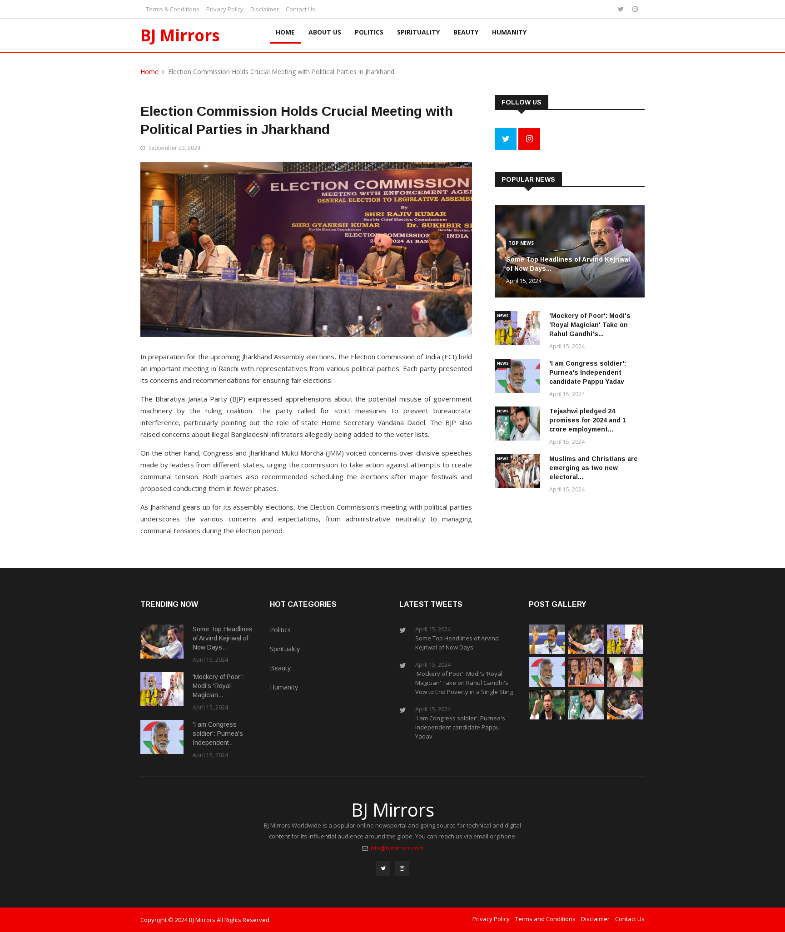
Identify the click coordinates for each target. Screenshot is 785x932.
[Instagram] (635, 9)
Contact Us (300, 9)
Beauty (465, 32)
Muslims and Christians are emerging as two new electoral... (593, 468)
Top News (521, 243)
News (502, 315)
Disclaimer (264, 9)
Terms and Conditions (545, 919)
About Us (324, 32)
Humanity (509, 32)
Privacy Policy (224, 9)
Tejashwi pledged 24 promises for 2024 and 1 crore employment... (587, 420)
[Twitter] (622, 9)
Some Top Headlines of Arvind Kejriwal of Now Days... (223, 638)
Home (285, 32)
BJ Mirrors (180, 35)
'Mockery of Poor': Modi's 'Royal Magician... (218, 686)
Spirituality (418, 32)
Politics (369, 32)
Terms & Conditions (172, 9)
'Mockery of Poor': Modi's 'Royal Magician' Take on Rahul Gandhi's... (590, 324)
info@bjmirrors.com (396, 848)
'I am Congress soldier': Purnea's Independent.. (218, 733)
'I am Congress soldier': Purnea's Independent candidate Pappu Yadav (587, 372)
